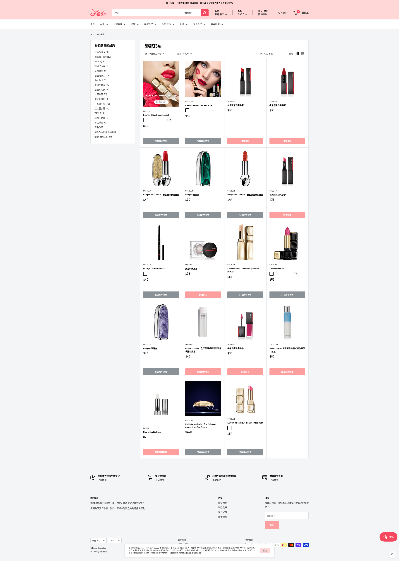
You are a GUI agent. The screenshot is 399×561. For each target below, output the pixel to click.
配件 (182, 24)
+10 (212, 110)
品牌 (102, 24)
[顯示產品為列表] (302, 53)
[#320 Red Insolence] (290, 273)
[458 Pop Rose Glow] (243, 427)
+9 (296, 274)
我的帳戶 (263, 14)
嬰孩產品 (148, 24)
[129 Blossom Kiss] (154, 120)
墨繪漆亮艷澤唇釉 (235, 348)
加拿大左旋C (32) (102, 56)
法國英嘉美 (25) (101, 85)
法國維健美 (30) (101, 75)
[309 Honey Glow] (234, 427)
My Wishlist (282, 12)
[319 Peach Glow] (238, 427)
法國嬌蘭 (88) (100, 70)
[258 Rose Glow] (229, 427)
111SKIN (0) (99, 113)
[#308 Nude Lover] (280, 273)
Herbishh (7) (100, 80)
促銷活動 (166, 24)
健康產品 (197, 24)
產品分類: (99, 127)
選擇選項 (245, 141)
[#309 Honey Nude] (285, 273)
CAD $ (112, 541)
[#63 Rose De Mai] (159, 273)
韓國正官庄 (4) (101, 117)
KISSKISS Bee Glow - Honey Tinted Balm (245, 422)
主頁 (92, 24)
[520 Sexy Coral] (206, 110)
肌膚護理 (117, 24)
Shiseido (231, 101)
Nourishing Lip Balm (152, 432)
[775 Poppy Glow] (248, 427)
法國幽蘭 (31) (100, 94)
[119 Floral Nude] (150, 120)
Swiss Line (273, 344)
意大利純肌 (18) (101, 99)
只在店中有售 (161, 141)
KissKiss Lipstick (276, 268)
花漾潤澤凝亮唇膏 (277, 194)
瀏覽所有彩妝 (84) (103, 136)
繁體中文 (96, 541)
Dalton (146, 428)
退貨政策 (222, 512)
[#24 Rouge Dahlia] (145, 273)
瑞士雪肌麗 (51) (101, 108)
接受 (265, 550)
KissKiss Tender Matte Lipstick (198, 105)
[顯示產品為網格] (297, 53)
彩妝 (133, 24)
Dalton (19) (99, 61)
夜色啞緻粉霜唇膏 (277, 105)
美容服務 (215, 24)
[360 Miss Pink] (201, 110)
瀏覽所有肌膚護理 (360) (105, 132)
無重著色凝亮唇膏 (235, 105)
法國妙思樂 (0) (101, 89)
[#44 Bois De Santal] (154, 273)
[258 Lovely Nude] (196, 110)
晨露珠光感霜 (191, 268)
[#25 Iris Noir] (150, 273)
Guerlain (147, 111)
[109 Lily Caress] (145, 120)
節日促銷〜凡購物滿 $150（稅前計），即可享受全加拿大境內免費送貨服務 (199, 3)
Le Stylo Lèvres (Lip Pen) (154, 268)
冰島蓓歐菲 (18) (101, 52)
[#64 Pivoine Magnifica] (164, 273)
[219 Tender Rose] (192, 110)
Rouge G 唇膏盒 (192, 194)
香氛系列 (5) (100, 122)
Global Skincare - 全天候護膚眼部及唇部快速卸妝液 (203, 350)
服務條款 (222, 516)
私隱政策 (222, 507)
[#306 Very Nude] (271, 273)
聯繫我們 (222, 502)
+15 (169, 120)
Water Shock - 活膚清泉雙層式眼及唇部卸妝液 (287, 350)
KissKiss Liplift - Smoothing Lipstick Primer (243, 270)
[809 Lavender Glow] (252, 427)
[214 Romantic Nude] (187, 110)
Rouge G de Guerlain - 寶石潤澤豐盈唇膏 (161, 194)
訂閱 (272, 525)
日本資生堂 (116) (102, 103)
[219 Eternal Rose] (159, 120)
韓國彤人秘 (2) (101, 66)
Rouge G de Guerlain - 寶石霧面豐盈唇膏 (245, 194)
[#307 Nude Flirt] (276, 273)
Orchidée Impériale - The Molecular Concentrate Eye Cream (200, 425)
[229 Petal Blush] (164, 120)
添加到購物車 (203, 371)
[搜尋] (205, 12)
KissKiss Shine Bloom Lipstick (156, 115)
